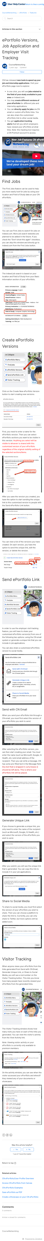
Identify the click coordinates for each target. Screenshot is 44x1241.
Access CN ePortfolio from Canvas (17, 1183)
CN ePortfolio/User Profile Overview (18, 1178)
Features (33, 13)
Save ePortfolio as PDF (12, 1192)
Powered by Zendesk (33, 1239)
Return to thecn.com (33, 4)
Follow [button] (22, 72)
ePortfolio (23, 13)
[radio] (15, 1149)
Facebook (3, 1135)
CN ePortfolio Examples (12, 1188)
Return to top (8, 1163)
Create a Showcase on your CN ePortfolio (20, 1197)
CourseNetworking (9, 13)
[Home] (13, 5)
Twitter (7, 1135)
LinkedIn (10, 1135)
